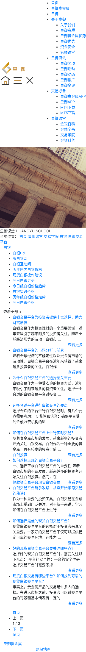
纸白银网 (20, 258)
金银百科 (67, 124)
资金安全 (67, 46)
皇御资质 (67, 30)
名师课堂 (67, 52)
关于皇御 (58, 19)
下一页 (18, 629)
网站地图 (43, 649)
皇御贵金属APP (73, 96)
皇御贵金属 (60, 8)
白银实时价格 (24, 291)
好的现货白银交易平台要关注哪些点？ (44, 548)
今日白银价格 (24, 302)
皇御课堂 (58, 118)
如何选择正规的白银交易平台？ (38, 460)
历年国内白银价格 (27, 269)
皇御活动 (67, 69)
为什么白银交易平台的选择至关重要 (42, 377)
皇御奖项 (67, 63)
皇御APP (67, 102)
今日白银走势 (24, 280)
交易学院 (67, 135)
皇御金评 (67, 85)
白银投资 (20, 454)
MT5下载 (67, 113)
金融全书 (67, 129)
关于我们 (67, 24)
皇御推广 (67, 80)
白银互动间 (22, 264)
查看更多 (75, 344)
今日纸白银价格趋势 (29, 286)
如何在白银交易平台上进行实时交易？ (44, 432)
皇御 (54, 13)
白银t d (19, 253)
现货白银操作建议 (27, 275)
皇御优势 (67, 41)
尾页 (16, 634)
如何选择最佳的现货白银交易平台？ (42, 521)
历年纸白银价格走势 (29, 297)
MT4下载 (67, 107)
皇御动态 (67, 74)
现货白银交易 (49, 482)
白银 (63, 236)
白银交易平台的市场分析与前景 (38, 350)
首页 (54, 2)
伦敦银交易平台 (25, 482)
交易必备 (58, 91)
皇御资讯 (58, 57)
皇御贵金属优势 (73, 35)
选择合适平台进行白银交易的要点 (40, 405)
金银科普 (67, 140)
